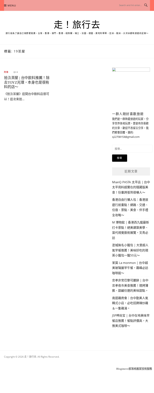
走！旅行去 (77, 25)
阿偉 (6, 72)
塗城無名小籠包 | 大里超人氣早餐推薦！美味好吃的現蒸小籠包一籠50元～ (130, 250)
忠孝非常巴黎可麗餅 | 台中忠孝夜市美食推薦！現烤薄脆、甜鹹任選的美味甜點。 (130, 285)
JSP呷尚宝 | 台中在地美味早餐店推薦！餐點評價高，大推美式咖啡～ (131, 320)
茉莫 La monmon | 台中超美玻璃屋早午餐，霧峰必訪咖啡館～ (130, 268)
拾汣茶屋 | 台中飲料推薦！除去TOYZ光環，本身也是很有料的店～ (27, 82)
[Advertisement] (77, 363)
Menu (12, 5)
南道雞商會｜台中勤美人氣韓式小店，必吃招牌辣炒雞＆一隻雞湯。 (130, 303)
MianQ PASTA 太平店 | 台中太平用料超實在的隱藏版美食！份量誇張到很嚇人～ (131, 187)
